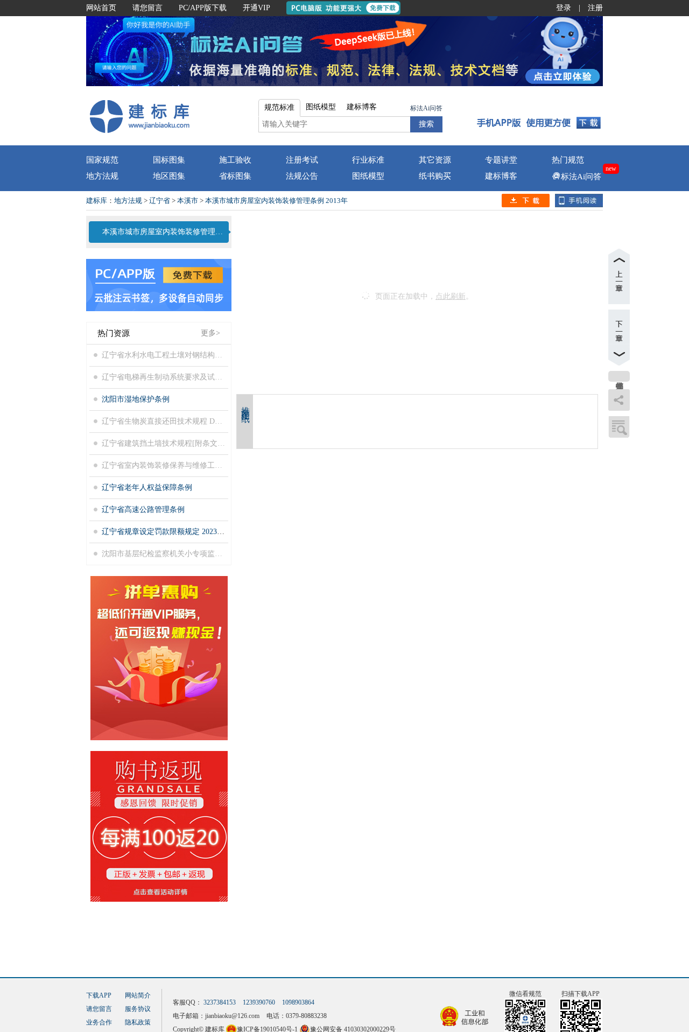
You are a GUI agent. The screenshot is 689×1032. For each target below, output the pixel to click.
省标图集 (235, 176)
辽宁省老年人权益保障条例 (147, 487)
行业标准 (368, 160)
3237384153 (219, 1002)
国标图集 (169, 160)
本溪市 (187, 200)
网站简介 (138, 995)
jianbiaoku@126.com (232, 1016)
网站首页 (101, 8)
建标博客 (501, 176)
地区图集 (169, 176)
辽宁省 (159, 200)
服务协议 (138, 1009)
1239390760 (259, 1002)
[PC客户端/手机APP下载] (539, 115)
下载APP (98, 995)
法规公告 (302, 176)
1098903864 (298, 1002)
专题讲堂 (501, 160)
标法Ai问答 (426, 108)
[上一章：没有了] (619, 276)
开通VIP (256, 8)
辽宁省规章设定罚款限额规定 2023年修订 (171, 532)
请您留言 (147, 8)
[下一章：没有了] (619, 338)
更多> (210, 333)
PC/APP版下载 (203, 8)
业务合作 (99, 1022)
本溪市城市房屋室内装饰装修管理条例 (164, 232)
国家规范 (102, 160)
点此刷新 (450, 296)
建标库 (96, 200)
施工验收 (235, 160)
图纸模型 (368, 176)
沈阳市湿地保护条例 (136, 399)
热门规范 (568, 160)
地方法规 (102, 176)
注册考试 (302, 160)
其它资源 (435, 160)
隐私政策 (138, 1022)
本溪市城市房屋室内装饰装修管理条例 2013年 (276, 200)
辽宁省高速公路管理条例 (143, 510)
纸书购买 (435, 176)
